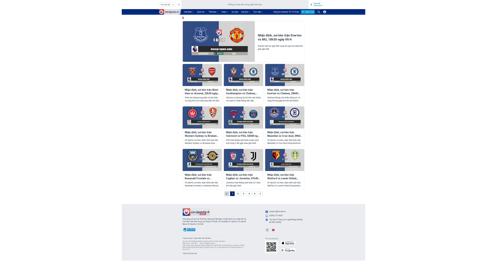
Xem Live (309, 12)
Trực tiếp (257, 12)
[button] (167, 4)
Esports (244, 12)
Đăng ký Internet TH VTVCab (286, 12)
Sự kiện (235, 12)
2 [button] (238, 193)
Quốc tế (200, 12)
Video (224, 12)
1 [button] (232, 193)
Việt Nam (188, 12)
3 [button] (243, 193)
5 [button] (254, 193)
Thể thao (212, 12)
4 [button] (249, 193)
